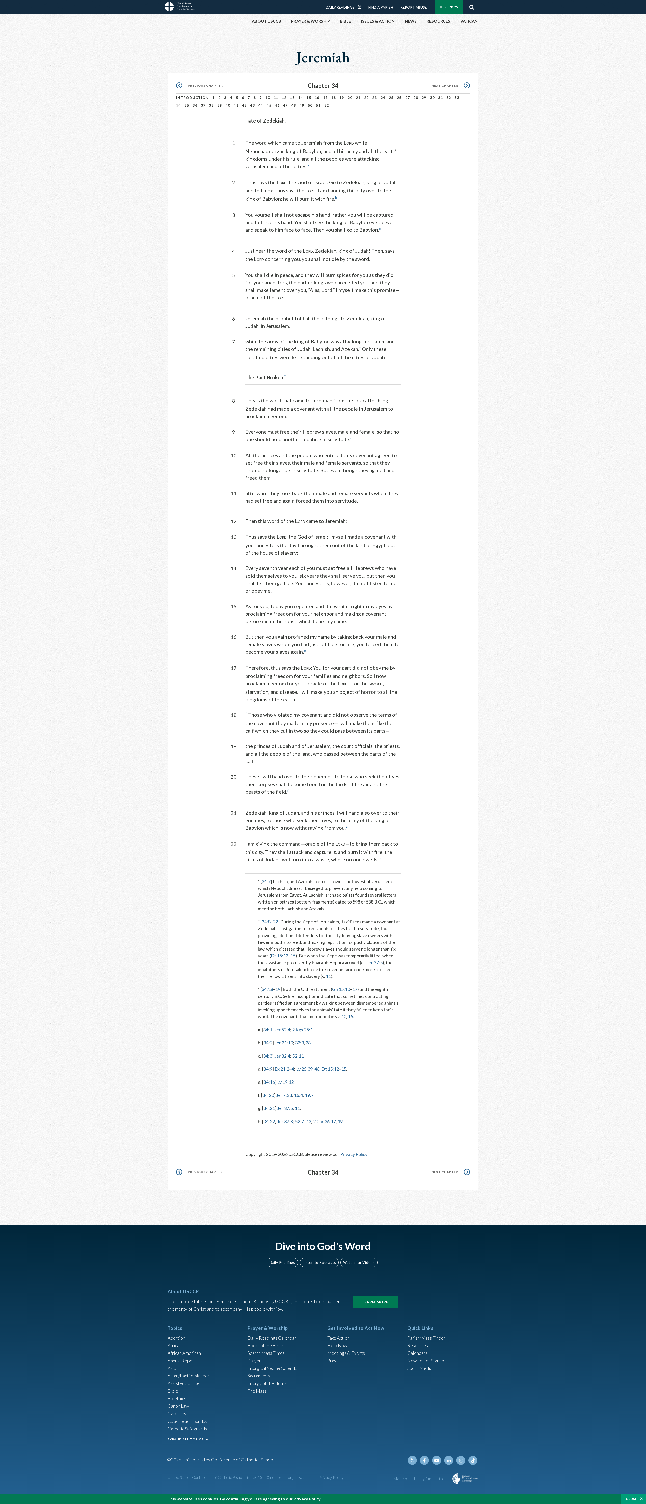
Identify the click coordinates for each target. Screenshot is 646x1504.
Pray (331, 1360)
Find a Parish (380, 7)
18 (333, 97)
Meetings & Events (346, 1353)
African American (184, 1353)
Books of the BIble (265, 1345)
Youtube (436, 1460)
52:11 (298, 1056)
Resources (417, 1345)
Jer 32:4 (282, 1056)
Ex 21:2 (282, 1069)
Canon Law (178, 1406)
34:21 (269, 1108)
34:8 (266, 921)
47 (285, 105)
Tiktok (472, 1460)
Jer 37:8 (285, 1121)
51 (318, 105)
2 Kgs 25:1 (302, 1029)
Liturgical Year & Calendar (273, 1368)
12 (284, 97)
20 (350, 97)
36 (195, 105)
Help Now (449, 7)
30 (432, 97)
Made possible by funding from (421, 1478)
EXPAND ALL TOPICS (186, 1439)
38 (211, 105)
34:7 (266, 881)
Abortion (176, 1338)
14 (300, 97)
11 (276, 97)
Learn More (375, 1302)
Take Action (338, 1338)
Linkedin (448, 1460)
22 (366, 97)
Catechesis (179, 1413)
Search (471, 6)
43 (252, 105)
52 (326, 105)
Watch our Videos (359, 1262)
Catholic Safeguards (187, 1428)
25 (391, 97)
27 (407, 97)
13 (292, 97)
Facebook (424, 1460)
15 (308, 97)
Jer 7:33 (284, 1095)
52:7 (299, 1121)
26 (399, 97)
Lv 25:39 (304, 1069)
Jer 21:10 (284, 1042)
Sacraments (259, 1375)
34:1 (267, 1029)
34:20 (268, 1095)
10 (267, 97)
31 (440, 97)
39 (219, 105)
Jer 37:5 (375, 962)
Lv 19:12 (285, 1082)
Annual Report (182, 1360)
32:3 (299, 1042)
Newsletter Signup (425, 1360)
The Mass (257, 1391)
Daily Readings (340, 7)
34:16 (269, 1082)
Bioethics (177, 1398)
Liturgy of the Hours (267, 1383)
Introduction (192, 97)
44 (260, 105)
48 (293, 105)
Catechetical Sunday (187, 1421)
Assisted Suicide (184, 1383)
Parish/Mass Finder (426, 1338)
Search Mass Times (266, 1353)
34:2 (267, 1042)
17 (325, 97)
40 (228, 105)
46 (277, 105)
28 (415, 97)
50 (310, 105)
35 (186, 105)
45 (269, 105)
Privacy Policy (353, 1154)
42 (244, 105)
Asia (172, 1368)
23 (374, 97)
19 (341, 97)
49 (302, 105)
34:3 (267, 1056)
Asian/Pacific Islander (188, 1375)
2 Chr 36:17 (324, 1121)
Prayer (254, 1360)
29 (424, 97)
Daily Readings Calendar (361, 7)
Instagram (460, 1460)
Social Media (420, 1368)
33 (456, 97)
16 (317, 97)
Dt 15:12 (279, 955)
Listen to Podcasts (319, 1262)
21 (358, 97)
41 (236, 105)
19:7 (309, 1095)
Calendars (417, 1353)
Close (631, 1499)
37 (203, 105)
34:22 (269, 1121)
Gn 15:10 (341, 989)
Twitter (412, 1460)
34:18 (267, 989)
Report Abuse (413, 7)
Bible (173, 1391)
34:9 (267, 1069)
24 (383, 97)
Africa (173, 1345)
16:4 (298, 1095)
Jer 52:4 (282, 1029)
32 (448, 97)
